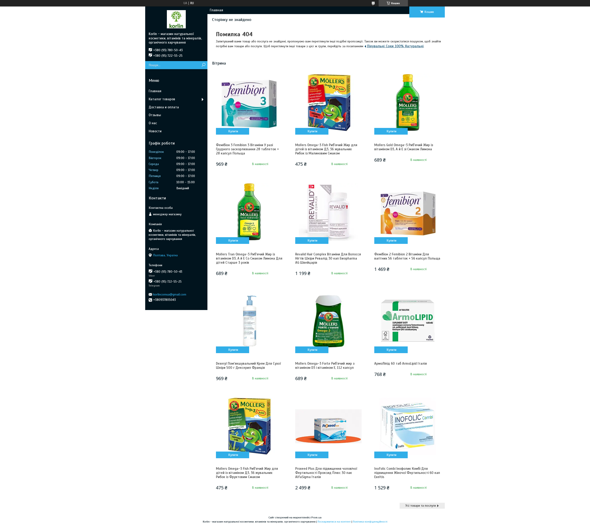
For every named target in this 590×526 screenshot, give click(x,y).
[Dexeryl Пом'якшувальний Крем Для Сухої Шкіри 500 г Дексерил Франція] (249, 321)
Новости (155, 131)
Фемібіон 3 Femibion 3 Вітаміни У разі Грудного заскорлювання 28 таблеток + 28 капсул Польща (247, 149)
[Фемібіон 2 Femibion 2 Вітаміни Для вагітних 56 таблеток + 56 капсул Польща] (407, 212)
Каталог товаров (162, 99)
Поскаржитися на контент (334, 521)
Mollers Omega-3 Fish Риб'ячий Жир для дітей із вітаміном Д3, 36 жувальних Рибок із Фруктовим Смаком (247, 473)
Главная (216, 10)
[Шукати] (203, 65)
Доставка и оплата (164, 107)
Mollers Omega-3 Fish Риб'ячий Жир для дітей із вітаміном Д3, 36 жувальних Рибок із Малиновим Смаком (326, 149)
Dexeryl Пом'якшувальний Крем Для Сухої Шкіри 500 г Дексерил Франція (248, 365)
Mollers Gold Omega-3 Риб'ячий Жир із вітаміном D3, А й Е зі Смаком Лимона (403, 147)
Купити (233, 131)
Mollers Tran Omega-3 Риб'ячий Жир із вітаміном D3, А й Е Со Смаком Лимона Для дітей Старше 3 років (249, 258)
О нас (153, 123)
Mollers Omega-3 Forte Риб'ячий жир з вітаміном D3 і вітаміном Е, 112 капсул (324, 365)
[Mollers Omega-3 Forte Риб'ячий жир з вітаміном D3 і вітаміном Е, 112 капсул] (328, 321)
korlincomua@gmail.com (169, 294)
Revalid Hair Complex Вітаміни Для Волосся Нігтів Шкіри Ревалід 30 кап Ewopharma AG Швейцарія (328, 258)
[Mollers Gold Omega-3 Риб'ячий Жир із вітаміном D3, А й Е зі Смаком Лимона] (407, 102)
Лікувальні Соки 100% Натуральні (395, 46)
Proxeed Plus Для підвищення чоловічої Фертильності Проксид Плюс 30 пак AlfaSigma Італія (326, 473)
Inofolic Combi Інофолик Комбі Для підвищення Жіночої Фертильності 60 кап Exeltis (407, 473)
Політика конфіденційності (370, 521)
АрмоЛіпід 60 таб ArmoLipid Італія (400, 363)
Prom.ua (316, 517)
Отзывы (155, 115)
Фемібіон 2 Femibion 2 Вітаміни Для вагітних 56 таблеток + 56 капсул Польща (407, 256)
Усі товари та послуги (420, 506)
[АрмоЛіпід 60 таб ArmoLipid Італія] (407, 321)
